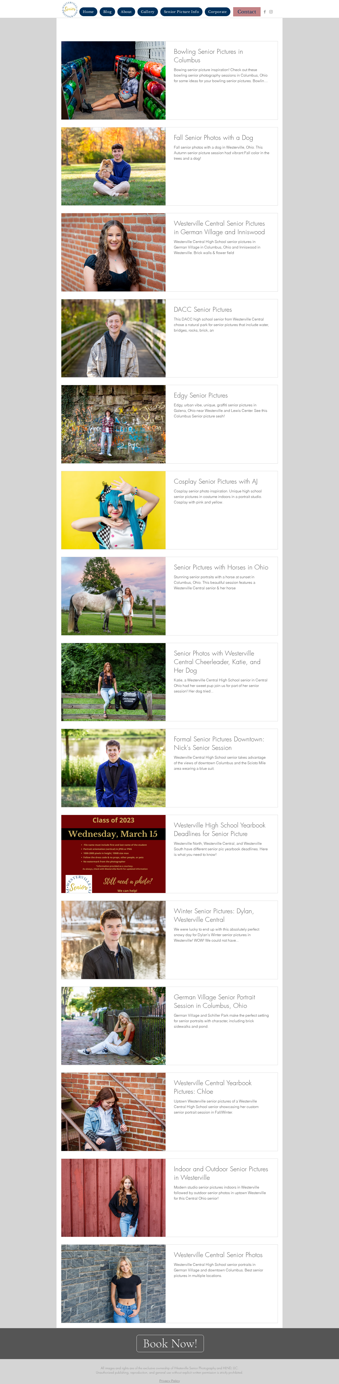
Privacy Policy (169, 1381)
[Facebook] (264, 11)
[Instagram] (271, 11)
